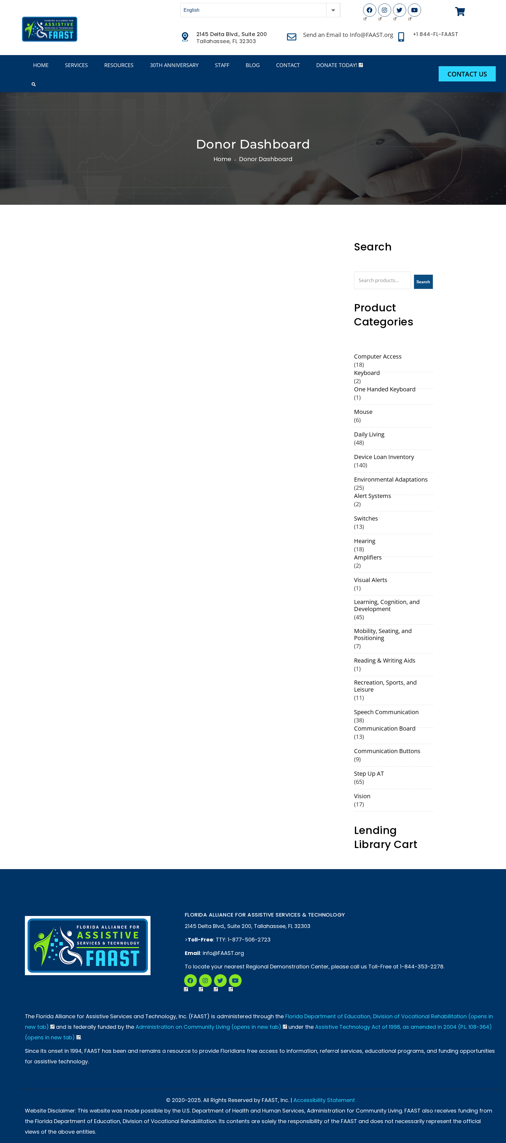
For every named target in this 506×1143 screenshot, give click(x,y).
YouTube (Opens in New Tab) (414, 10)
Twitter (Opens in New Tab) (399, 10)
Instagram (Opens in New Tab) (384, 10)
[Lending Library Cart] (460, 12)
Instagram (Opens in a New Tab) (205, 980)
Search (423, 281)
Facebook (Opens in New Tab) (369, 10)
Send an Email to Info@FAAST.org (348, 35)
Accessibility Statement (324, 1100)
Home (222, 159)
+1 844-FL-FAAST (436, 34)
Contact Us (467, 73)
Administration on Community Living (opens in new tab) (208, 1027)
